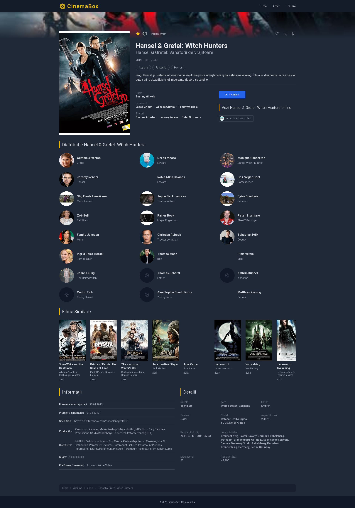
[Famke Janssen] (66, 237)
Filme (263, 6)
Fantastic (160, 67)
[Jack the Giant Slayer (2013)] (165, 340)
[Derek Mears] (147, 160)
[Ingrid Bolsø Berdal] (66, 256)
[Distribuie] (285, 33)
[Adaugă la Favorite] (277, 33)
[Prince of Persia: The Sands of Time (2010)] (103, 340)
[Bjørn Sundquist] (227, 198)
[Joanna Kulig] (66, 275)
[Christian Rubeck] (147, 237)
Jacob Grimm (144, 106)
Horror (178, 67)
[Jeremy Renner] (66, 179)
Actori (276, 6)
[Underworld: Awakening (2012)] (290, 340)
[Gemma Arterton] (66, 160)
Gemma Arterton (146, 117)
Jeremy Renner (169, 117)
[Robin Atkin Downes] (147, 179)
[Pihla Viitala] (227, 256)
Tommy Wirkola (145, 96)
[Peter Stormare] (227, 217)
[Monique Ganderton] (227, 160)
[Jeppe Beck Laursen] (147, 198)
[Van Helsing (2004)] (259, 340)
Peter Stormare (191, 117)
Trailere (291, 6)
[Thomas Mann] (147, 256)
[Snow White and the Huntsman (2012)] (72, 340)
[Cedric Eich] (66, 294)
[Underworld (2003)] (227, 340)
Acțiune (143, 67)
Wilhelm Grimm (165, 106)
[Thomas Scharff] (147, 275)
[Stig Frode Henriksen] (66, 198)
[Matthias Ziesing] (227, 294)
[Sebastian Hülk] (227, 237)
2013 (139, 60)
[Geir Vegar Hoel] (227, 179)
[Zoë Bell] (66, 217)
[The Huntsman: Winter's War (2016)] (134, 340)
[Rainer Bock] (147, 217)
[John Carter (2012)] (196, 340)
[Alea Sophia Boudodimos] (147, 294)
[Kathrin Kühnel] (227, 275)
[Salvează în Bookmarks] (293, 33)
